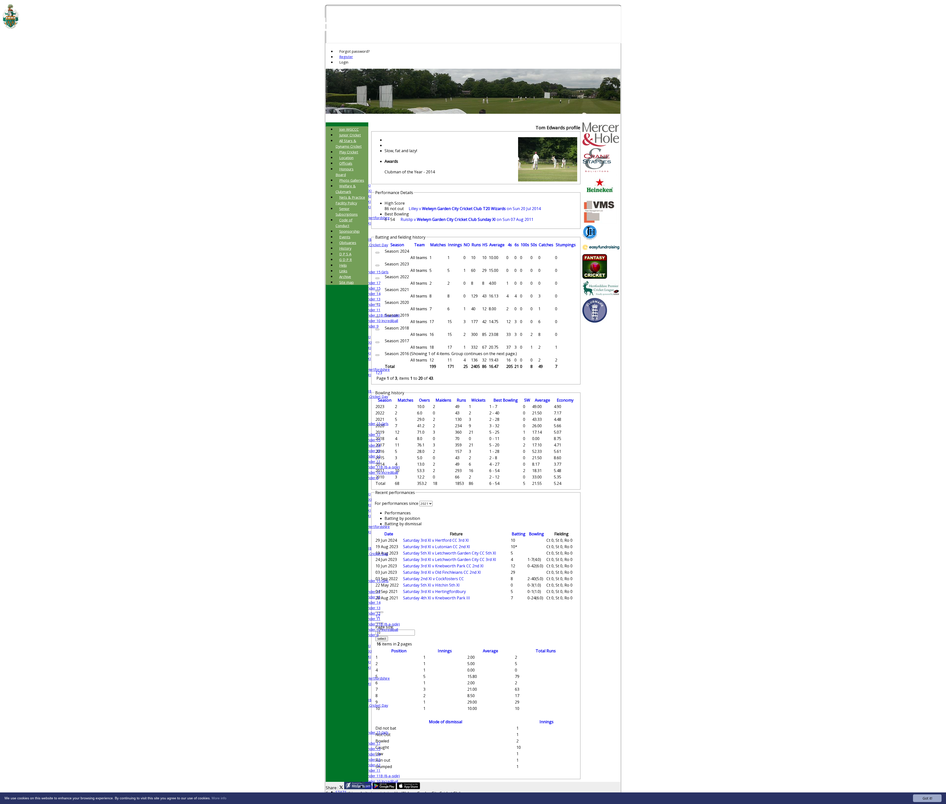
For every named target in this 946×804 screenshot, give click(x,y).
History (345, 248)
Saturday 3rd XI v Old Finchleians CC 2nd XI (442, 572)
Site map (346, 282)
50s (534, 244)
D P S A (345, 253)
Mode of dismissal (445, 721)
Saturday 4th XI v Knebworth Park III (436, 598)
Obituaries (347, 242)
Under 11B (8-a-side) (382, 315)
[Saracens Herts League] (600, 295)
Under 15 (372, 288)
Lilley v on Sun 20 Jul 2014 (475, 208)
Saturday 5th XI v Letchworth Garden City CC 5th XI (449, 553)
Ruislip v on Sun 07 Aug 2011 (467, 219)
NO (467, 244)
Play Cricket (348, 151)
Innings (445, 651)
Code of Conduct (344, 222)
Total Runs (546, 651)
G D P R (345, 259)
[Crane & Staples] (596, 171)
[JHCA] (589, 238)
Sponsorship (349, 231)
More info (219, 798)
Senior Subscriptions (347, 211)
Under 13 (372, 298)
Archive (345, 276)
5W (527, 400)
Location (346, 157)
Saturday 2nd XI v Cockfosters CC (433, 578)
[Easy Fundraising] (600, 251)
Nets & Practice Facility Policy (350, 200)
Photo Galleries (351, 180)
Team (419, 244)
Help (343, 265)
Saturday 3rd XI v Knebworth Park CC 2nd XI (443, 566)
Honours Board (345, 171)
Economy (565, 400)
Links (343, 270)
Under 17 (372, 282)
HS (485, 244)
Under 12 (372, 304)
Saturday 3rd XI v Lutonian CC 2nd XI (436, 546)
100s (525, 244)
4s (510, 244)
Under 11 (372, 309)
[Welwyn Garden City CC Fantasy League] (594, 277)
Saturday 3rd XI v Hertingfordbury (434, 591)
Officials (345, 163)
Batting (518, 534)
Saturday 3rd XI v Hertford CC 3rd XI (436, 540)
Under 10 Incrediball (381, 320)
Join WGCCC (349, 129)
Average (542, 400)
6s (517, 244)
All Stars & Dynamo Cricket (349, 143)
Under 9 (371, 326)
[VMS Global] (599, 222)
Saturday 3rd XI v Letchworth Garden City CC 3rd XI (449, 559)
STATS (341, 791)
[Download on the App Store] (408, 787)
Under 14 (372, 293)
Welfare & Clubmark (346, 188)
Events (344, 236)
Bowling (536, 534)
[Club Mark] (594, 321)
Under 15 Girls (377, 271)
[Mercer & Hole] (600, 145)
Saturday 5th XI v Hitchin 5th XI (431, 585)
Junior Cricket (350, 134)
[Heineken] (599, 196)
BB (505, 400)
